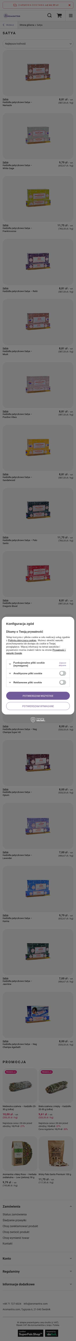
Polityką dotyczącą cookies (22, 640)
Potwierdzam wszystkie (38, 695)
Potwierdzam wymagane (38, 706)
